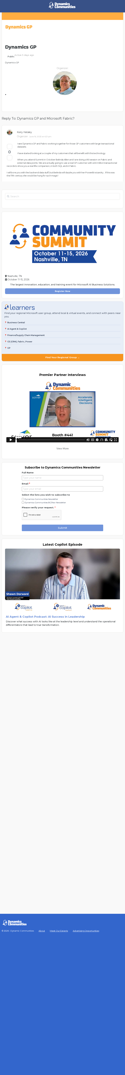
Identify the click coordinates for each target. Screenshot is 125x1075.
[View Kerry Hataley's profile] (10, 132)
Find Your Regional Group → (62, 357)
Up (9, 146)
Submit (62, 527)
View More (62, 448)
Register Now (62, 291)
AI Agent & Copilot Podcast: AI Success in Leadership (45, 616)
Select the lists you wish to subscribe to (46, 494)
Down (9, 157)
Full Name (28, 472)
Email (26, 483)
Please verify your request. (39, 507)
